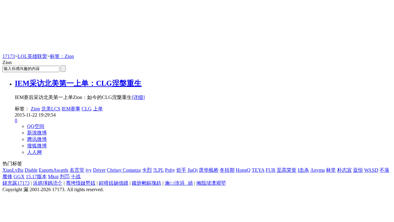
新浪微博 (37, 132)
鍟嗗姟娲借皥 (113, 183)
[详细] (138, 97)
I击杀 (303, 170)
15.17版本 (36, 176)
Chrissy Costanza (124, 170)
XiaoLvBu (12, 170)
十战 (76, 176)
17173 (8, 56)
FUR (270, 170)
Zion (35, 108)
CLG (87, 108)
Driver (99, 170)
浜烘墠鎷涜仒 (47, 183)
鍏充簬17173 (16, 183)
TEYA (258, 170)
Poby (170, 170)
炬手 (181, 170)
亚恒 (358, 170)
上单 (98, 108)
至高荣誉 (286, 170)
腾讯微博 (37, 139)
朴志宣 (344, 170)
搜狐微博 (37, 145)
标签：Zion (62, 56)
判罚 (65, 176)
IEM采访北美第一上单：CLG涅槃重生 (78, 83)
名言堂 (77, 170)
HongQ (243, 170)
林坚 (331, 170)
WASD (371, 170)
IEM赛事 (71, 108)
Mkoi (53, 176)
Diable (31, 170)
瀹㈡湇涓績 (179, 183)
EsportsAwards (53, 170)
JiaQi (192, 170)
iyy (89, 170)
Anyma (317, 170)
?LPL (158, 170)
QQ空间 (35, 126)
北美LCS (50, 108)
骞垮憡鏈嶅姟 (80, 183)
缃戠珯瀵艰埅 (211, 183)
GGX (19, 176)
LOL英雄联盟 (32, 56)
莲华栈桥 (209, 170)
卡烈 (147, 170)
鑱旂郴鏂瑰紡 (146, 183)
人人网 (34, 152)
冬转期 (227, 170)
